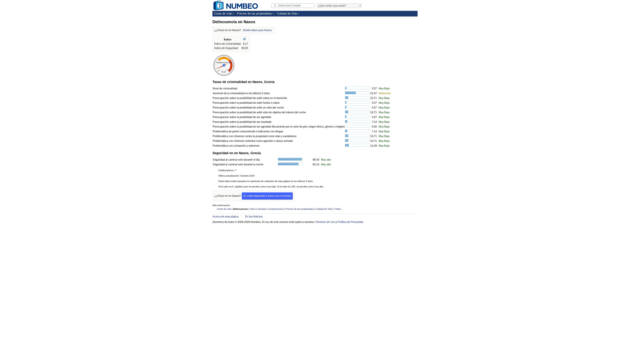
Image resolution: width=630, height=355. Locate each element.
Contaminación (276, 209)
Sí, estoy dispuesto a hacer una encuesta (267, 195)
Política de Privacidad (350, 222)
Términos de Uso (325, 222)
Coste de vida (223, 13)
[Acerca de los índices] (245, 39)
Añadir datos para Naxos (257, 30)
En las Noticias (254, 216)
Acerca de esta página (225, 216)
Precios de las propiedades (254, 13)
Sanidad (262, 209)
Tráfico (337, 209)
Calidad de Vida (287, 13)
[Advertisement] (393, 38)
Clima (253, 209)
